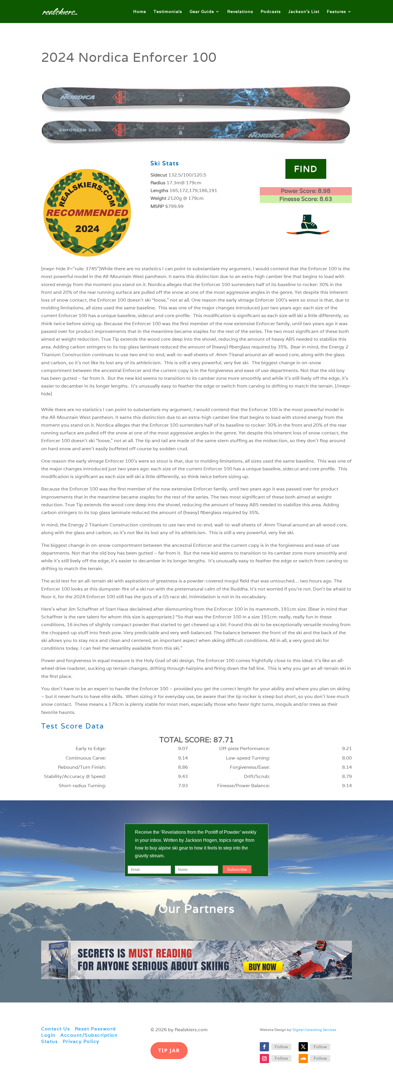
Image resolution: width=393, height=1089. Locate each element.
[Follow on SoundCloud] (303, 1058)
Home (139, 11)
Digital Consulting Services (314, 1029)
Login (48, 1035)
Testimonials (168, 11)
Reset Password (95, 1029)
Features (336, 11)
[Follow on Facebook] (264, 1046)
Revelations (240, 11)
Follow (281, 1046)
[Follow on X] (303, 1046)
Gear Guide (202, 11)
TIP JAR (169, 1050)
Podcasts (271, 11)
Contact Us (55, 1029)
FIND (306, 169)
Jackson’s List (303, 11)
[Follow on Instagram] (264, 1058)
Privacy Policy (81, 1041)
